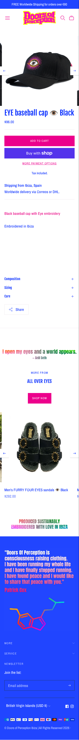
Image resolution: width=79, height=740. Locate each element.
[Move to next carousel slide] (74, 453)
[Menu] (7, 18)
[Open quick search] (63, 18)
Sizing (8, 288)
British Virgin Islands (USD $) (26, 705)
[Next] (74, 70)
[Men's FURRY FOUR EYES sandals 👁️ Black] (39, 447)
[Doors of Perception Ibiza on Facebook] (67, 706)
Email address (17, 680)
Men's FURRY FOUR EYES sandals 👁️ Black (36, 489)
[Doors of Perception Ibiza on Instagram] (72, 706)
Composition (12, 279)
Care (7, 296)
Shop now (39, 398)
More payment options (39, 163)
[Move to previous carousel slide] (4, 453)
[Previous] (4, 70)
